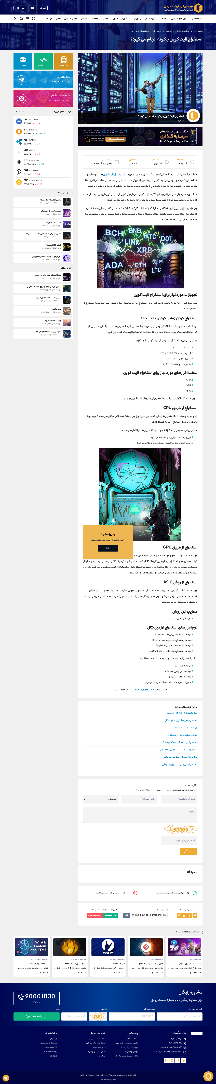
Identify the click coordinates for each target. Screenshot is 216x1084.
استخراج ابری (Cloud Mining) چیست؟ (180, 742)
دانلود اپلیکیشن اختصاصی (127, 1043)
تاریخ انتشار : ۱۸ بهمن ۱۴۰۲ (117, 959)
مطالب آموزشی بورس (97, 1039)
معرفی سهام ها (99, 1047)
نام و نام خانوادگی (195, 1009)
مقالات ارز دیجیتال (182, 31)
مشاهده (197, 973)
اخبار (106, 19)
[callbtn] (6, 1078)
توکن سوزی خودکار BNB (114, 964)
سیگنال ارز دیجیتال (121, 19)
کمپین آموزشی (70, 19)
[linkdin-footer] (166, 1060)
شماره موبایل (149, 1009)
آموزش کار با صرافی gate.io (189, 964)
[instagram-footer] (171, 1060)
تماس (58, 19)
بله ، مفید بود (110, 915)
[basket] (27, 19)
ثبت (58, 1009)
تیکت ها (53, 1056)
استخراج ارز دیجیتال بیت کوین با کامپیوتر (178, 750)
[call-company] (33, 19)
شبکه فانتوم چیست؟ (77, 964)
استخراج (169, 31)
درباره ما (48, 19)
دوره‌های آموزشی (178, 19)
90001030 (40, 997)
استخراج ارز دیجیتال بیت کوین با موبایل (179, 765)
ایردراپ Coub (157, 964)
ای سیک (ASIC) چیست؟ (186, 728)
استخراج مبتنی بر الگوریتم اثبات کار (181, 720)
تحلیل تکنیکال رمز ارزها (96, 1051)
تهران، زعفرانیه (176, 1039)
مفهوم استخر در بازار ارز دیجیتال (182, 735)
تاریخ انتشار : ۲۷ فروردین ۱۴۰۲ (77, 959)
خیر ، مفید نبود (94, 915)
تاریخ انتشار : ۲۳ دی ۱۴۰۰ (194, 959)
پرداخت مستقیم (50, 1051)
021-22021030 (175, 1043)
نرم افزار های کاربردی (129, 1047)
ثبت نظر (188, 852)
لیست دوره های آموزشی (95, 1043)
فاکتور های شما (51, 1047)
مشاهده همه (19, 112)
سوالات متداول (132, 1039)
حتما (108, 548)
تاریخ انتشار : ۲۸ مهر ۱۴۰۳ (155, 959)
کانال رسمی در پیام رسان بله (126, 1056)
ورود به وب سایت (50, 1039)
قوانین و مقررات (131, 1051)
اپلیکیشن (84, 19)
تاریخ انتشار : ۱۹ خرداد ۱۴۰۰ (40, 959)
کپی (126, 915)
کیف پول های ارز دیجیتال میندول (34, 964)
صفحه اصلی (197, 19)
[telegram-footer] (183, 1060)
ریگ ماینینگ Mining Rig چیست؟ (182, 713)
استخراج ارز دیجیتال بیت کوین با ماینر (180, 757)
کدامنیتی (103, 1009)
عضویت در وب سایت (48, 1043)
